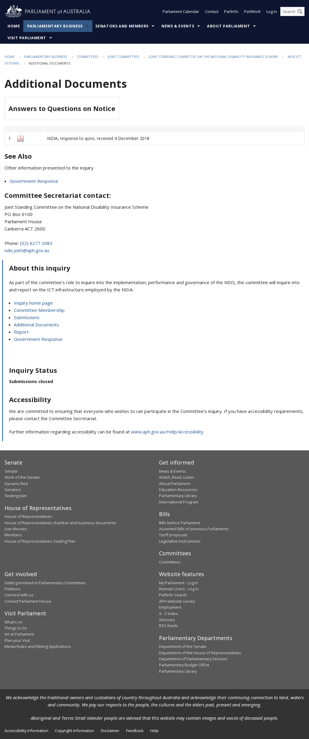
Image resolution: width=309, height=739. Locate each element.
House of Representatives (28, 516)
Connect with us (19, 595)
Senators (13, 489)
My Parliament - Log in (178, 582)
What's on (14, 622)
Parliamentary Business (55, 26)
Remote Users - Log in (179, 589)
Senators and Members (121, 26)
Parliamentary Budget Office (184, 665)
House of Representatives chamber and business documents (60, 522)
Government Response (34, 181)
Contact (211, 11)
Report (21, 332)
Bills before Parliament (179, 522)
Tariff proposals (173, 535)
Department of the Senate (182, 646)
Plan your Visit (17, 640)
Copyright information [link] (74, 730)
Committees (87, 56)
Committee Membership (39, 310)
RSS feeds (168, 625)
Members (13, 535)
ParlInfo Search (173, 595)
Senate (11, 471)
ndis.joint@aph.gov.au (27, 250)
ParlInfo (231, 11)
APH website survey (177, 601)
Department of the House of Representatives (200, 652)
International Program (178, 502)
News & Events (177, 26)
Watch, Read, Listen (176, 477)
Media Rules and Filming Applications (38, 646)
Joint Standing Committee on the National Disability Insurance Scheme (213, 56)
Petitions (13, 589)
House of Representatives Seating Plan (40, 541)
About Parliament (228, 26)
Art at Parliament (19, 634)
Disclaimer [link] (110, 730)
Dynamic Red (16, 483)
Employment (170, 607)
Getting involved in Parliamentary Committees (45, 582)
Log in (271, 11)
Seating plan (16, 495)
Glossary (167, 619)
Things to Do (16, 628)
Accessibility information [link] (26, 730)
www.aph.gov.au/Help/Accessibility (167, 432)
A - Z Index (168, 613)
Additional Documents (36, 325)
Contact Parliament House (28, 601)
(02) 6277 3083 (36, 243)
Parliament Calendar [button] (181, 11)
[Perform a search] (299, 11)
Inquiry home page (33, 303)
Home (14, 26)
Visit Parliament (27, 37)
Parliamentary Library (178, 495)
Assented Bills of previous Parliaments (194, 528)
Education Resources (178, 489)
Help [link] (154, 730)
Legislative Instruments (180, 541)
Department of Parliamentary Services (193, 658)
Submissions (27, 317)
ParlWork (252, 11)
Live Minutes (16, 528)
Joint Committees (123, 56)
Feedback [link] (135, 730)
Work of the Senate (22, 477)
